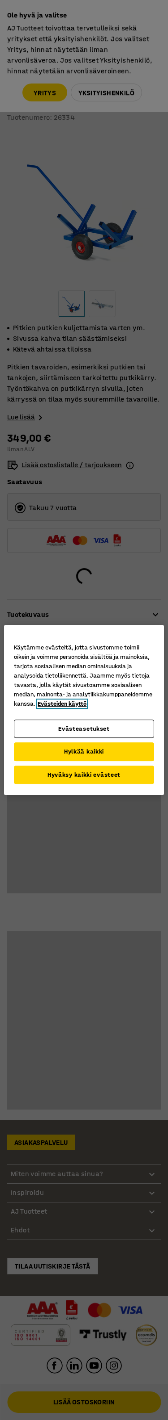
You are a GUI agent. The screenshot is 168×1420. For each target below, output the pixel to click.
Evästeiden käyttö (62, 704)
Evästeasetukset (84, 729)
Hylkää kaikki (84, 751)
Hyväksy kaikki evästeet (84, 775)
